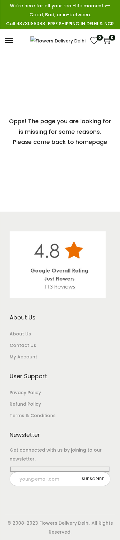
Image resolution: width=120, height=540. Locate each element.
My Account (23, 357)
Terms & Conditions (33, 415)
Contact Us (23, 345)
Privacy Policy (25, 392)
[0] (94, 40)
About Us (20, 334)
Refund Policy (25, 404)
